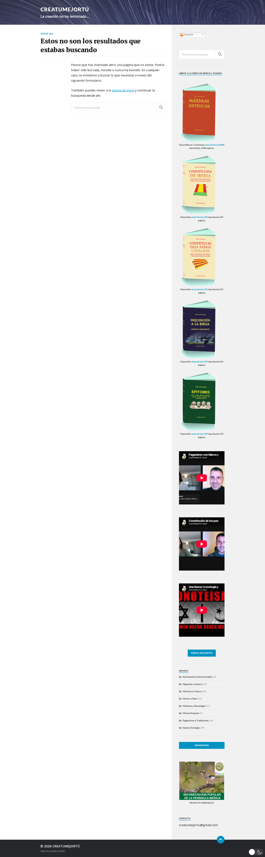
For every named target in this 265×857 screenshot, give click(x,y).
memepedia (202, 745)
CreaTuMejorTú (64, 9)
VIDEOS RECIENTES (202, 653)
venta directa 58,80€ (215, 144)
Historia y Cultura (192, 691)
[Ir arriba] (221, 839)
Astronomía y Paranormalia (197, 676)
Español (188, 34)
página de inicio (123, 90)
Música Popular (191, 713)
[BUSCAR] (161, 107)
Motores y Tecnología (194, 705)
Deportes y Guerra (192, 684)
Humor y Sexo (190, 698)
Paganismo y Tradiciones (196, 720)
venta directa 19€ (199, 433)
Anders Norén (57, 851)
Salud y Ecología (191, 727)
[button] (256, 852)
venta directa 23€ (199, 217)
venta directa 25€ (199, 361)
